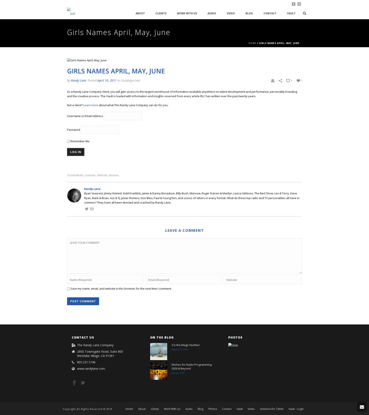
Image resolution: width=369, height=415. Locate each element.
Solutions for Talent (271, 409)
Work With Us (187, 13)
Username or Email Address (85, 116)
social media (75, 175)
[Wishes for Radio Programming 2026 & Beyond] (158, 371)
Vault (291, 13)
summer (90, 175)
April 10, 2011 (107, 80)
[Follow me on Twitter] (86, 209)
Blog (249, 13)
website (102, 175)
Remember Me (79, 141)
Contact (270, 13)
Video (231, 13)
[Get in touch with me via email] (92, 209)
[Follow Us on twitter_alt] (82, 383)
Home (252, 43)
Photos (212, 409)
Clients (160, 13)
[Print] (272, 80)
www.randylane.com (91, 369)
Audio (212, 13)
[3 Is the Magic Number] (158, 351)
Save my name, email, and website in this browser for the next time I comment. (121, 288)
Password (73, 130)
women (114, 175)
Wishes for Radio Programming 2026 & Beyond (191, 366)
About (140, 13)
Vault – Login (296, 409)
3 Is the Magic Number (185, 345)
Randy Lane (78, 80)
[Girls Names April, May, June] (184, 60)
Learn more (90, 105)
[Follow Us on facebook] (74, 383)
